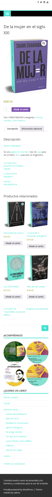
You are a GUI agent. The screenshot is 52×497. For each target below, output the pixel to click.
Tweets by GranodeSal (14, 463)
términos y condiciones (14, 483)
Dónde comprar (11, 397)
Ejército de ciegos (14, 450)
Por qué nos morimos (16, 436)
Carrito (7, 456)
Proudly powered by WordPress (18, 489)
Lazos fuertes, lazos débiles (19, 441)
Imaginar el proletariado (37, 308)
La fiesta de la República (10, 175)
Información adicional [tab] (32, 128)
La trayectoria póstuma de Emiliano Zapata (13, 166)
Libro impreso (18, 120)
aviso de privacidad (29, 480)
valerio (17, 492)
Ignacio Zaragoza (14, 427)
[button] (43, 43)
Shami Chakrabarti (12, 145)
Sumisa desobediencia (10, 183)
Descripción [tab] (12, 128)
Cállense (10, 445)
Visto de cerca (12, 418)
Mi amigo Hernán (14, 432)
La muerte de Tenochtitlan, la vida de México (14, 311)
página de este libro (19, 151)
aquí (39, 151)
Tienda (7, 403)
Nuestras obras (11, 409)
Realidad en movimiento (17, 423)
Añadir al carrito (21, 109)
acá (19, 155)
